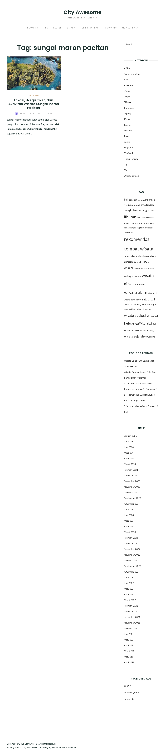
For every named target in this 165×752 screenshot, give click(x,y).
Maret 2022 (130, 600)
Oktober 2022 (131, 560)
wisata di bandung (132, 304)
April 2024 (129, 458)
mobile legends (131, 692)
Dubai (127, 90)
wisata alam (135, 292)
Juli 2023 (128, 509)
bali (126, 199)
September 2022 (132, 566)
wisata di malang (144, 309)
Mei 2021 (128, 639)
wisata (138, 276)
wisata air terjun (137, 284)
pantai (142, 223)
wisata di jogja (130, 309)
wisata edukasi (135, 315)
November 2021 (132, 622)
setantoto (129, 699)
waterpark (129, 276)
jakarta (127, 205)
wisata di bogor (149, 304)
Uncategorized (131, 175)
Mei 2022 (128, 588)
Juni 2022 (129, 583)
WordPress (32, 747)
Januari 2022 (130, 611)
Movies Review (130, 27)
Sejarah (72, 27)
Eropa (127, 96)
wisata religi (148, 330)
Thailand (128, 153)
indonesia (150, 199)
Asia (126, 79)
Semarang (128, 261)
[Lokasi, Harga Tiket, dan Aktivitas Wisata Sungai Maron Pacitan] (34, 72)
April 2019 (129, 662)
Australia (128, 85)
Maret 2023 (130, 532)
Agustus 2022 (131, 571)
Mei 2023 (128, 520)
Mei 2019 (128, 656)
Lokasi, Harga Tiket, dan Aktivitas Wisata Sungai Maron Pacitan (33, 104)
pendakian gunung (132, 228)
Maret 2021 (130, 651)
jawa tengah (147, 204)
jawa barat (135, 205)
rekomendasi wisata (132, 256)
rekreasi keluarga (148, 256)
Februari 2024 (131, 469)
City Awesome (83, 12)
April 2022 (129, 594)
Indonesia (32, 27)
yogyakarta (149, 336)
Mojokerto (135, 223)
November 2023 (132, 486)
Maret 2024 (130, 464)
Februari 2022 (131, 605)
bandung (133, 200)
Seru (136, 262)
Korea (127, 119)
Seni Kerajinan (90, 27)
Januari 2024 (130, 475)
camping (141, 200)
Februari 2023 (131, 537)
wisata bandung (131, 299)
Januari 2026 (130, 435)
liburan (130, 217)
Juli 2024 (128, 441)
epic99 (127, 685)
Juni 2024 (129, 447)
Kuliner (57, 27)
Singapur (128, 147)
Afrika (127, 68)
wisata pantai (133, 330)
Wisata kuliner (147, 323)
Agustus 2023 (131, 503)
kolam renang (138, 210)
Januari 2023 (130, 543)
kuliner (150, 211)
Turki (126, 170)
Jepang (127, 113)
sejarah (127, 141)
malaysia (128, 130)
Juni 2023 (129, 515)
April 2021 (129, 645)
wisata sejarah (134, 336)
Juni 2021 (129, 634)
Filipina (127, 102)
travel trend (139, 268)
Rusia (127, 136)
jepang (127, 211)
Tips (45, 27)
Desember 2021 (132, 617)
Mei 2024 (128, 452)
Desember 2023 (132, 481)
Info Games (110, 27)
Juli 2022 (128, 577)
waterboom (149, 268)
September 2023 (132, 498)
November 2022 (132, 554)
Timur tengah (131, 158)
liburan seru (142, 217)
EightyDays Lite (52, 747)
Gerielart (27, 113)
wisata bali (152, 293)
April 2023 (129, 526)
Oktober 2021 (131, 628)
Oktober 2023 (131, 492)
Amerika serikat (132, 73)
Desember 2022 (132, 549)
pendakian (150, 223)
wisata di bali (147, 299)
